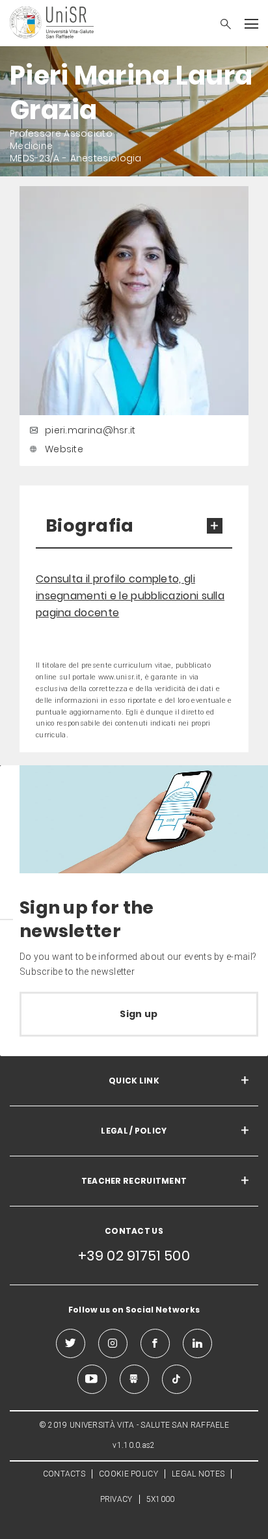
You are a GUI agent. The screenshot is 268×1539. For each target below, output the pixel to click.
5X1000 (160, 1499)
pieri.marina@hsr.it (90, 430)
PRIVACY (116, 1499)
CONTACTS (64, 1473)
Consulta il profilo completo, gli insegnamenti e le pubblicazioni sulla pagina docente (130, 595)
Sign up (138, 1013)
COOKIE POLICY (128, 1473)
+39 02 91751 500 (134, 1255)
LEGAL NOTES (198, 1473)
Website (64, 449)
